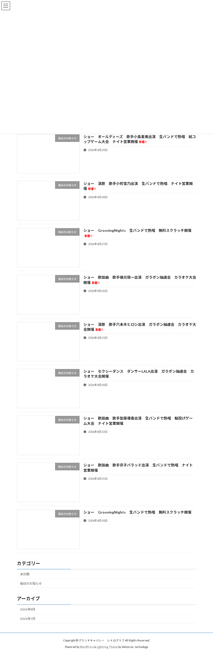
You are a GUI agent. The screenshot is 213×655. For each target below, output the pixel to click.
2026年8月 (27, 609)
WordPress (87, 646)
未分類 (24, 574)
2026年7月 (27, 619)
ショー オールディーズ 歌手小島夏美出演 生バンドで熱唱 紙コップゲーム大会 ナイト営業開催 (139, 139)
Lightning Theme (107, 646)
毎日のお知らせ (31, 583)
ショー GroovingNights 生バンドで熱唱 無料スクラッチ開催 (137, 512)
